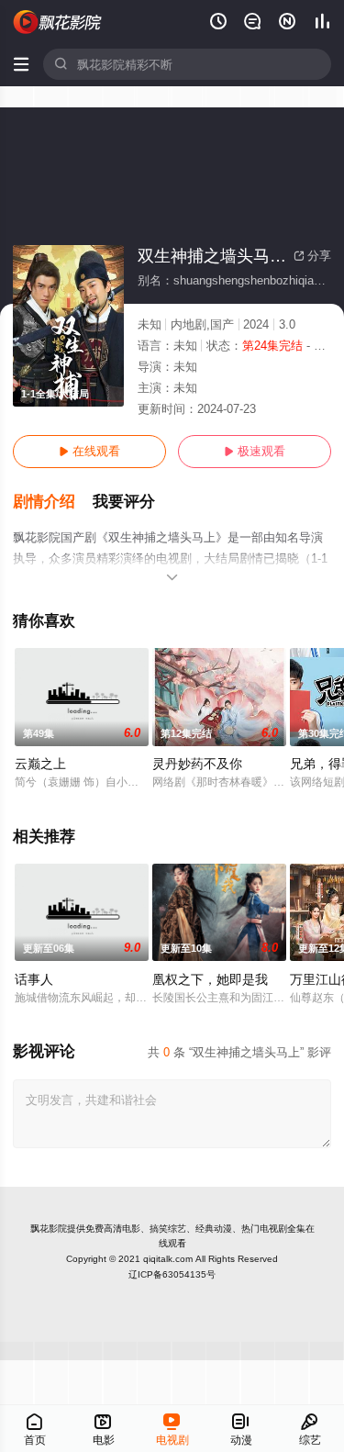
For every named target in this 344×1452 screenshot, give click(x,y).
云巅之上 (40, 763)
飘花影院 (48, 1228)
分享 (312, 255)
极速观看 (254, 451)
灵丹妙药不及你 (197, 763)
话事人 (34, 979)
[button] (53, 502)
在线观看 (89, 451)
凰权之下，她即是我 (210, 979)
